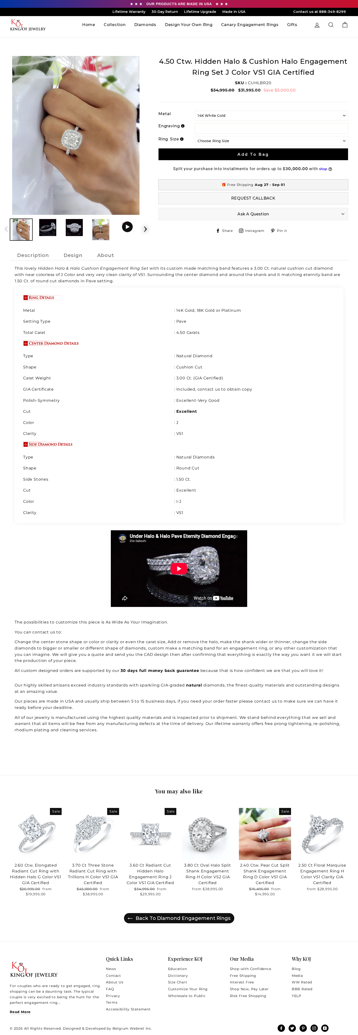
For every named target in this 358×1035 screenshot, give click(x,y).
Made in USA (233, 11)
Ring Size (168, 139)
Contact (113, 975)
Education (177, 969)
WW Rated (302, 982)
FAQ (110, 989)
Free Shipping (243, 975)
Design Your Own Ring (189, 24)
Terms (111, 1002)
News (111, 969)
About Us (114, 982)
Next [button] (145, 227)
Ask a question (253, 214)
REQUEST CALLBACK (253, 198)
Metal (164, 113)
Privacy (113, 996)
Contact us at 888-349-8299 (319, 11)
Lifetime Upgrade (200, 11)
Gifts (292, 24)
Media (297, 975)
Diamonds (145, 24)
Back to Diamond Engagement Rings (182, 918)
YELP (296, 996)
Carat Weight (37, 378)
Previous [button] (6, 227)
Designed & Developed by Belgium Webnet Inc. (107, 1028)
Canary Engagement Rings (250, 24)
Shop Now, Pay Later (249, 989)
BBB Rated (302, 989)
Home (88, 24)
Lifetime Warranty (129, 11)
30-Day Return (164, 11)
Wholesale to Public (187, 996)
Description (33, 255)
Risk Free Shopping (248, 996)
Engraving (169, 126)
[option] (76, 135)
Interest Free (242, 982)
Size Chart (177, 982)
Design (73, 255)
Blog (296, 969)
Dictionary (178, 975)
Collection (115, 24)
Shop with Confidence (250, 969)
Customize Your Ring (188, 989)
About (105, 255)
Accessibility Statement (128, 1009)
